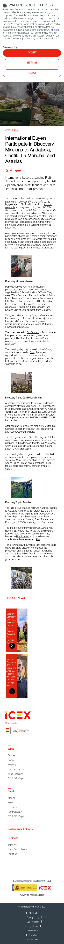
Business (13, 838)
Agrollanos (50, 443)
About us (32, 913)
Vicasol (45, 338)
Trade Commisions (17, 849)
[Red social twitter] (7, 171)
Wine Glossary (15, 774)
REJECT (32, 73)
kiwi (38, 540)
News (10, 760)
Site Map (32, 935)
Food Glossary (15, 812)
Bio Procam (33, 333)
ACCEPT (32, 53)
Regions (12, 765)
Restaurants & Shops (20, 829)
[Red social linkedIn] (15, 171)
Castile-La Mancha (43, 403)
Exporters (13, 845)
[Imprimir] (19, 171)
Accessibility (33, 940)
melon (30, 440)
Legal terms (33, 926)
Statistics (12, 854)
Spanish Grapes (16, 769)
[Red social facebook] (11, 171)
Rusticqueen (22, 537)
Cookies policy (10, 48)
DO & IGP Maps (16, 779)
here (56, 30)
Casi (32, 353)
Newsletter (33, 931)
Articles (11, 756)
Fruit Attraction (17, 198)
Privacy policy (33, 918)
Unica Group (28, 361)
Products (12, 807)
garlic (37, 460)
